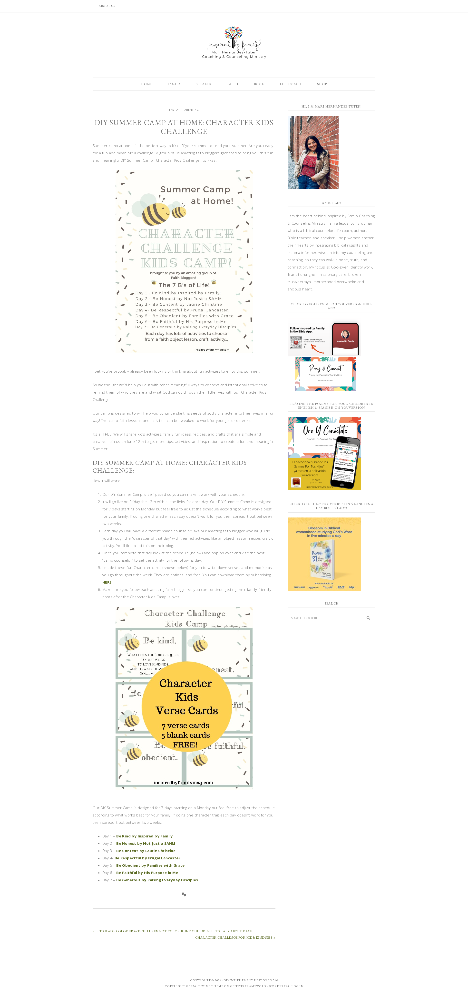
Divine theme (236, 980)
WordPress (279, 986)
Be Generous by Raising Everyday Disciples (156, 879)
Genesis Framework (248, 986)
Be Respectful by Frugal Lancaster (147, 857)
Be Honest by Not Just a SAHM (145, 843)
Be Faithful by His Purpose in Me (147, 872)
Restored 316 (266, 980)
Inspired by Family (234, 42)
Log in (297, 986)
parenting (191, 109)
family (174, 109)
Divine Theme (210, 986)
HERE (107, 582)
